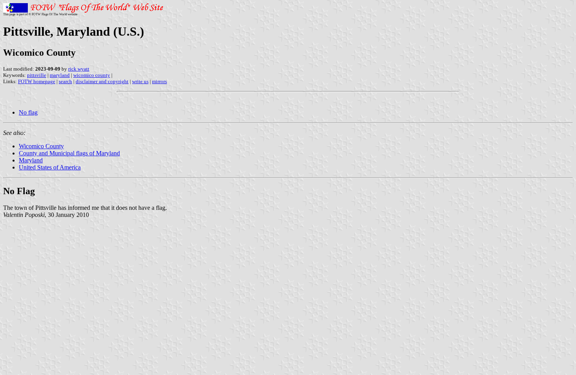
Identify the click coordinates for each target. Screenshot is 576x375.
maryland (60, 75)
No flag (28, 112)
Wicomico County (41, 146)
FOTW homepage (36, 81)
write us (140, 81)
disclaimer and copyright (102, 81)
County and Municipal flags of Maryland (69, 153)
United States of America (50, 167)
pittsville (36, 75)
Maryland (31, 160)
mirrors (159, 81)
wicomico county (91, 75)
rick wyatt (78, 69)
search (65, 81)
